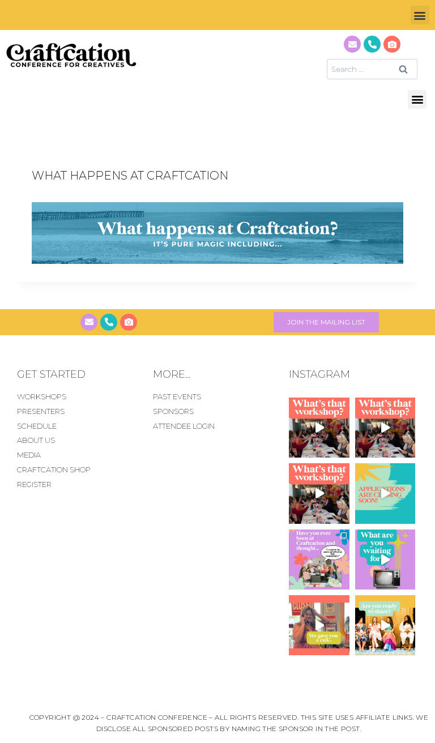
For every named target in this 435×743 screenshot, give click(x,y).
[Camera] (391, 44)
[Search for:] (372, 68)
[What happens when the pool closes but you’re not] (319, 428)
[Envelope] (352, 44)
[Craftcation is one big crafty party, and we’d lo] (385, 493)
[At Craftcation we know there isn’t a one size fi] (385, 560)
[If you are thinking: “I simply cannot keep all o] (385, 625)
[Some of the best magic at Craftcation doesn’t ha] (319, 560)
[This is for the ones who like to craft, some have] (319, 625)
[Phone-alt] (372, 44)
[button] (420, 15)
